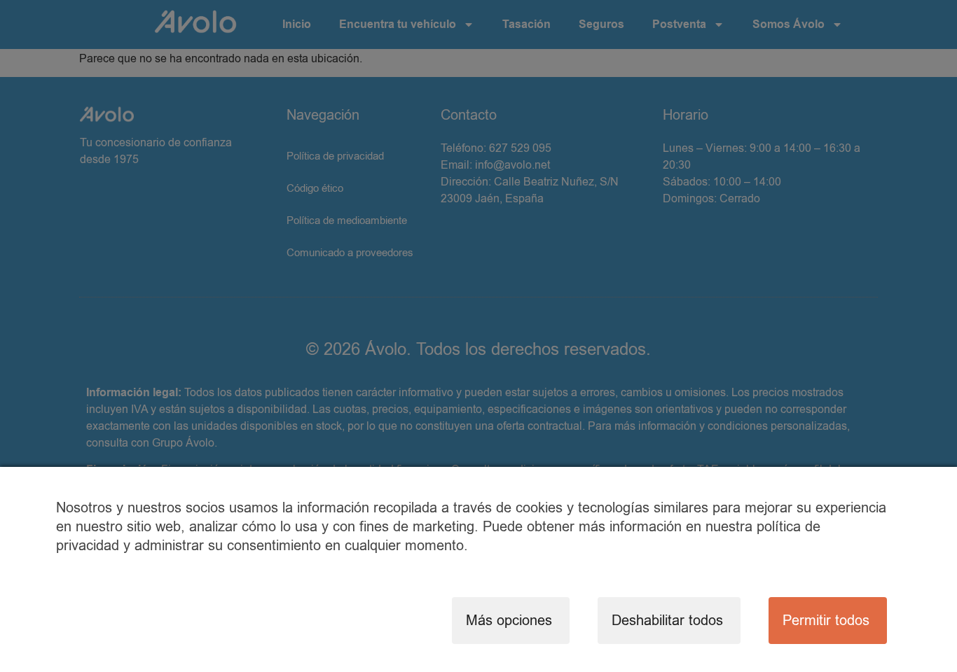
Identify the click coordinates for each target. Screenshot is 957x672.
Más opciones (509, 620)
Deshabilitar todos (667, 620)
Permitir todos (826, 620)
